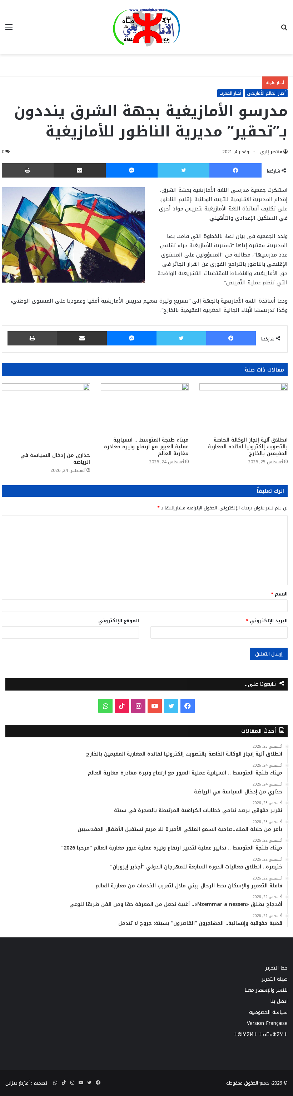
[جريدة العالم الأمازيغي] (146, 27)
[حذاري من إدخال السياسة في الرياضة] (46, 415)
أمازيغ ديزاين (17, 1082)
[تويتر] (183, 170)
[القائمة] (9, 30)
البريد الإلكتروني (267, 620)
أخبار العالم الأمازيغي (266, 93)
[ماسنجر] (132, 170)
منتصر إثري (271, 152)
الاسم (279, 593)
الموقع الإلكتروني (118, 620)
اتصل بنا (279, 1001)
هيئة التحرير (275, 979)
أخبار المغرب (230, 93)
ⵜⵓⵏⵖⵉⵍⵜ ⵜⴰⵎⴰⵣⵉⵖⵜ (261, 1034)
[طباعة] (28, 170)
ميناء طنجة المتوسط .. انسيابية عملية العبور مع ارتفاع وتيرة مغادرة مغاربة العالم (146, 446)
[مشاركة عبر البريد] (80, 170)
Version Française (267, 1023)
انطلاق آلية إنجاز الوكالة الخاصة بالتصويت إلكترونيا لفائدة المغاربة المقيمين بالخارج (248, 446)
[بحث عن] (284, 30)
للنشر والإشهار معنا (266, 990)
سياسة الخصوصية (268, 1012)
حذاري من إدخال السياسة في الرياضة (55, 458)
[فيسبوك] (235, 170)
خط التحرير (276, 967)
